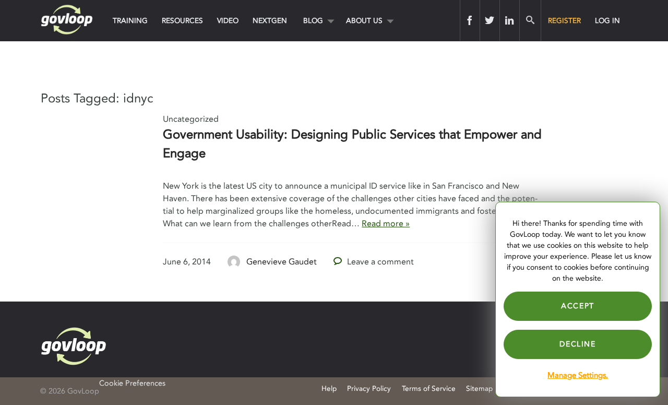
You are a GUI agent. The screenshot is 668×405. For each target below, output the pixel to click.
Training (130, 21)
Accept (577, 306)
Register (564, 21)
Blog (313, 21)
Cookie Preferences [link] (132, 383)
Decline (577, 344)
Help (329, 389)
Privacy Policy (369, 389)
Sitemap (479, 389)
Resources (182, 21)
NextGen (270, 21)
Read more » (386, 223)
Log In (607, 21)
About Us (364, 21)
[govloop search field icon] (530, 20)
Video (227, 21)
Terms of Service (429, 389)
